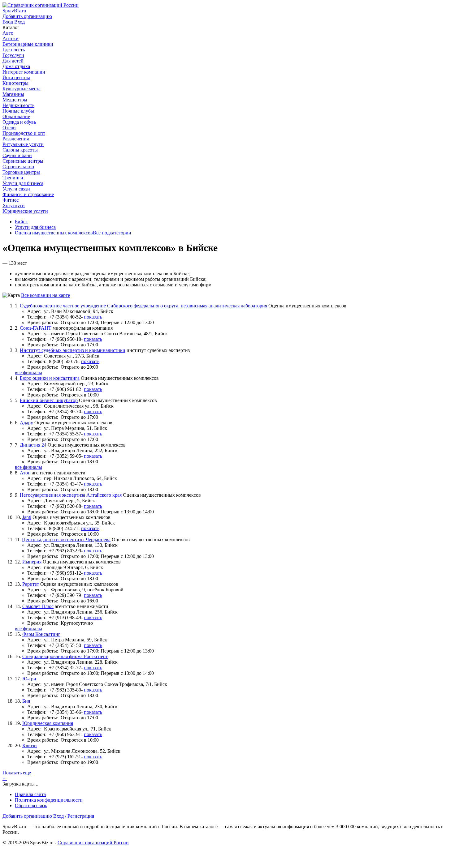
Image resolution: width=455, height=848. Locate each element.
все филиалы (28, 372)
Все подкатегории (112, 232)
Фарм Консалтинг (41, 634)
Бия (26, 701)
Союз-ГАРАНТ (35, 328)
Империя (31, 561)
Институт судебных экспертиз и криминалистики (72, 350)
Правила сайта (30, 794)
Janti (26, 517)
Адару (26, 422)
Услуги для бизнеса (35, 227)
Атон (25, 472)
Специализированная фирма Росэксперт (65, 656)
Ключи (29, 745)
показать (93, 316)
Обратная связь (31, 805)
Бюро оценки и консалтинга (50, 378)
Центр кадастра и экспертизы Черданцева (66, 539)
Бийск (21, 221)
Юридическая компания (47, 723)
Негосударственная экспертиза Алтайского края (71, 495)
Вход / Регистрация (73, 816)
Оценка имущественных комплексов (54, 232)
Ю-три (29, 678)
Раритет (30, 584)
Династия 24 (33, 445)
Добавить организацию (27, 816)
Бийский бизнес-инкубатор (49, 400)
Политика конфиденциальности (49, 800)
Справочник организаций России (93, 842)
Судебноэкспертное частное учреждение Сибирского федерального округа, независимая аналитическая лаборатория (143, 305)
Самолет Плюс (38, 606)
